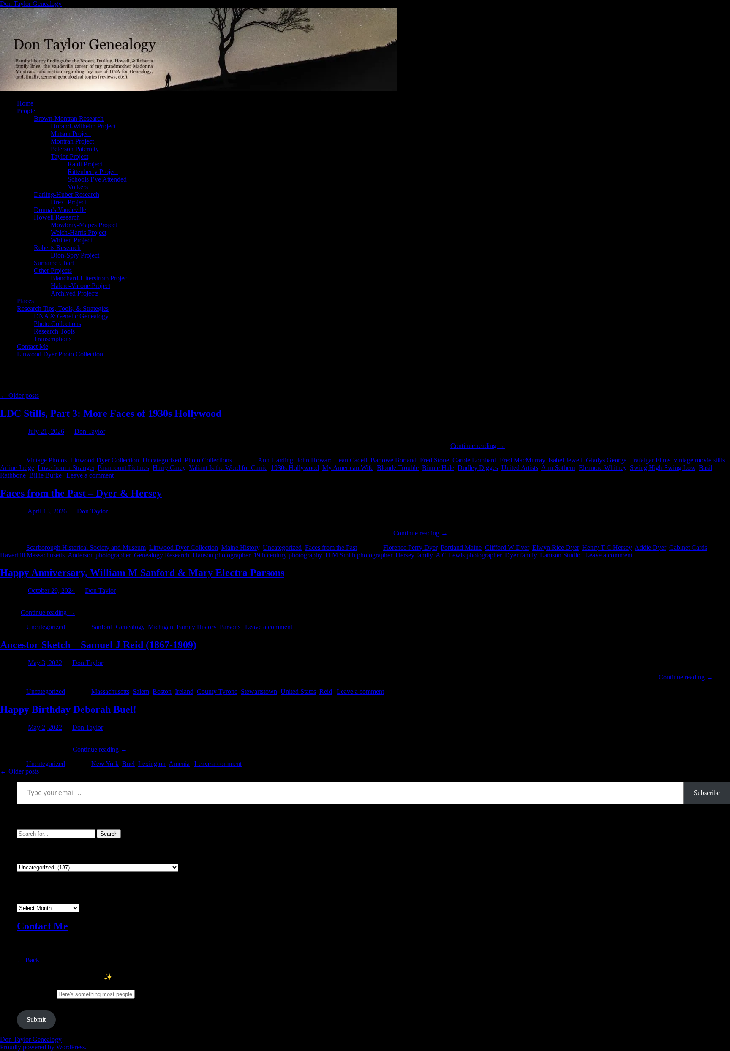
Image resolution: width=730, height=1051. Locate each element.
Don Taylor (89, 431)
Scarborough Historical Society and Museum (86, 547)
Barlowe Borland (393, 460)
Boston (162, 691)
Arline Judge (17, 467)
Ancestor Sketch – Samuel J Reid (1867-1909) (98, 644)
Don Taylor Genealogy (31, 3)
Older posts (19, 395)
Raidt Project (85, 164)
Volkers (78, 186)
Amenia (179, 763)
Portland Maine (461, 547)
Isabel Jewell (565, 460)
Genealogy (130, 626)
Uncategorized (161, 460)
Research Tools (54, 331)
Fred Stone (434, 460)
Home (25, 103)
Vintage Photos (46, 460)
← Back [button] (28, 960)
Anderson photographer (99, 555)
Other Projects (53, 270)
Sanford (101, 626)
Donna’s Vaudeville (60, 209)
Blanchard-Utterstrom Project (90, 278)
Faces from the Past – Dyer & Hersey (81, 493)
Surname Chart (54, 262)
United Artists (519, 467)
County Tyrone (217, 691)
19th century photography (287, 555)
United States (298, 691)
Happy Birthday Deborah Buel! (68, 709)
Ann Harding (275, 460)
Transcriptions (52, 338)
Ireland (184, 691)
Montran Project (72, 141)
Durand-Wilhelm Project (83, 126)
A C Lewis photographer (468, 555)
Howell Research (57, 217)
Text (36, 993)
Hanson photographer (221, 555)
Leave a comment (90, 475)
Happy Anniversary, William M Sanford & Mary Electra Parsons (142, 572)
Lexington (152, 763)
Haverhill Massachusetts (32, 555)
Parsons (230, 626)
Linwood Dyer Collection (104, 460)
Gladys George (606, 460)
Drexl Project (68, 202)
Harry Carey (169, 467)
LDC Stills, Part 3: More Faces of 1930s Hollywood (110, 413)
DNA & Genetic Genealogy (71, 316)
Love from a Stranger (66, 467)
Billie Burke (45, 475)
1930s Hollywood (295, 467)
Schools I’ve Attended (97, 179)
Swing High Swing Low (662, 467)
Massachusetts (110, 691)
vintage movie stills (699, 460)
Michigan (160, 626)
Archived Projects (74, 293)
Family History (196, 626)
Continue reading (477, 445)
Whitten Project (71, 240)
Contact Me (32, 346)
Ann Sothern (558, 467)
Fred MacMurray (522, 460)
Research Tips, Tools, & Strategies (63, 308)
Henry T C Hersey (607, 547)
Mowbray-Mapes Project (84, 224)
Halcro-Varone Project (80, 285)
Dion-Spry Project (75, 255)
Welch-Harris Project (78, 232)
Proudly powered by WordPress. (43, 1047)
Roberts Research (57, 247)
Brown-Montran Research (69, 118)
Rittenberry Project (93, 171)
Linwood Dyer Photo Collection (60, 354)
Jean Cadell (351, 460)
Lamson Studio (560, 555)
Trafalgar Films (650, 460)
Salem (141, 691)
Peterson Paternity (75, 148)
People (26, 110)
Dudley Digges (478, 467)
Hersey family (414, 555)
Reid (325, 691)
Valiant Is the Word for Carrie (228, 467)
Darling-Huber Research (66, 194)
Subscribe (707, 792)
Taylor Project (69, 156)
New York (105, 763)
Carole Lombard (474, 460)
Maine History (240, 547)
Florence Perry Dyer (410, 547)
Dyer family (521, 555)
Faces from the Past (331, 547)
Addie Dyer (650, 547)
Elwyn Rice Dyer (555, 547)
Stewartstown (259, 691)
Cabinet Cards (688, 547)
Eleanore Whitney (602, 467)
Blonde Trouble (398, 467)
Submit (36, 1019)
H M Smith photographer (358, 555)
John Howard (315, 460)
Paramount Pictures (123, 467)
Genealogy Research (161, 555)
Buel (128, 763)
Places (25, 300)
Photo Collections (57, 323)
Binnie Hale (438, 467)
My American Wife (347, 467)
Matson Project (71, 133)
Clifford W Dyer (507, 547)
